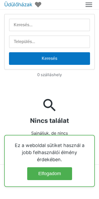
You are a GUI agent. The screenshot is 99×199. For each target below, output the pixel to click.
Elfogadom (49, 173)
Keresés (49, 58)
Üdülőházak (18, 5)
